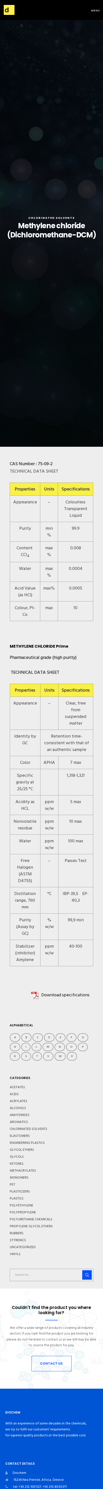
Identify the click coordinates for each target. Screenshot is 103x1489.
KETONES (17, 1163)
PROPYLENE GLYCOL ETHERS (31, 1226)
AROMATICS (19, 1122)
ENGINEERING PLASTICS (27, 1143)
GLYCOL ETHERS (22, 1150)
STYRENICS (18, 1240)
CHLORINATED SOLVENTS (51, 218)
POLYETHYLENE (21, 1205)
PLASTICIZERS (20, 1191)
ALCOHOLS (18, 1108)
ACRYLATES (18, 1101)
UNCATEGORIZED (23, 1247)
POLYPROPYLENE (23, 1212)
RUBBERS (17, 1233)
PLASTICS (17, 1198)
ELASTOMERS (20, 1136)
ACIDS (14, 1094)
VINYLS (15, 1254)
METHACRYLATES (23, 1170)
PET (12, 1184)
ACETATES (17, 1087)
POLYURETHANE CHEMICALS (31, 1219)
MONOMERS (19, 1177)
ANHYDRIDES (20, 1115)
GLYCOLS (17, 1156)
